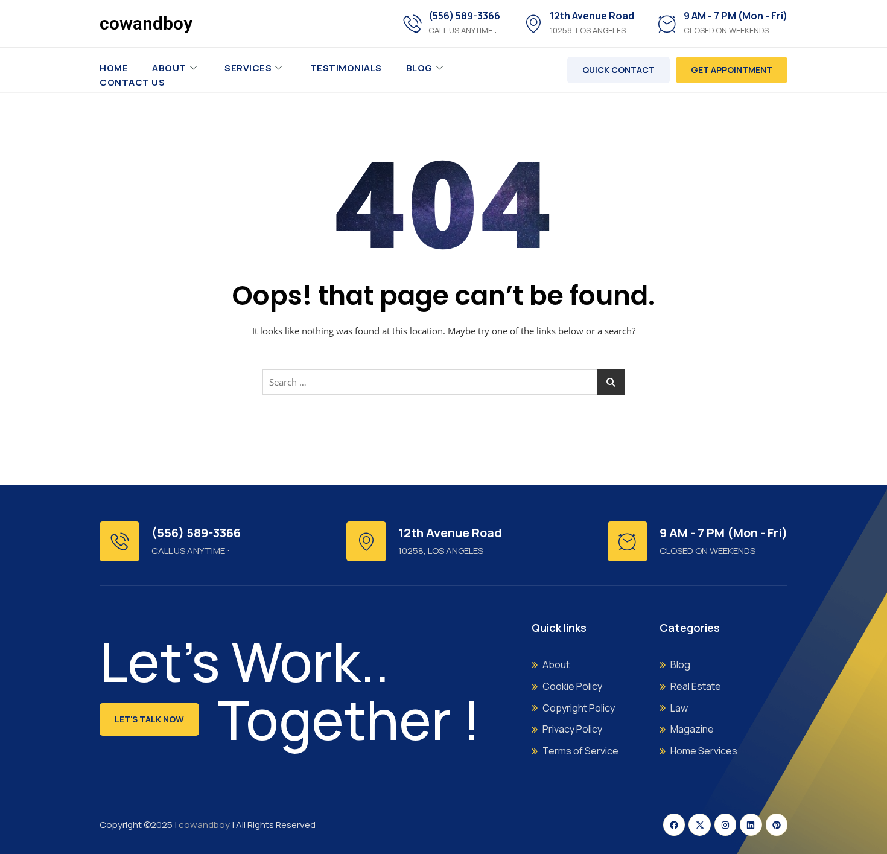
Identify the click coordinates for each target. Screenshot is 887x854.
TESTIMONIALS (346, 68)
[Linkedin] (750, 824)
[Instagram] (725, 824)
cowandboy (146, 23)
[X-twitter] (699, 824)
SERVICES (248, 68)
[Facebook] (674, 824)
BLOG (419, 68)
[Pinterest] (776, 824)
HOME (114, 68)
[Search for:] (443, 382)
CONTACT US (132, 82)
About (169, 68)
